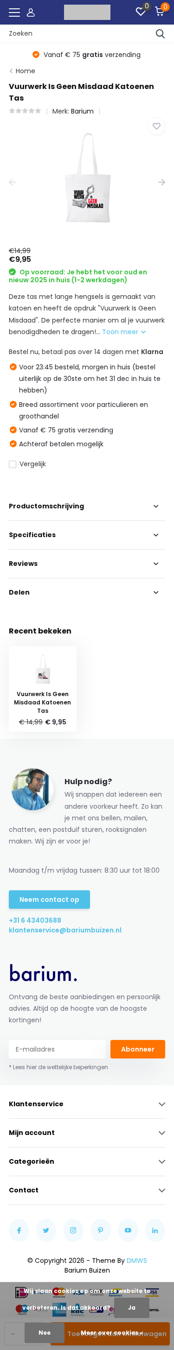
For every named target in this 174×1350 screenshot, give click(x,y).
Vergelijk (32, 464)
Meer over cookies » (112, 1333)
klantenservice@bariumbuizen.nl (48, 930)
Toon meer (121, 331)
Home (25, 71)
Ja (131, 1308)
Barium (82, 111)
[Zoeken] (160, 33)
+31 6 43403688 (35, 920)
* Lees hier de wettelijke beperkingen (58, 1067)
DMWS (137, 1260)
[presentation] (12, 182)
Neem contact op (49, 899)
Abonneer (138, 1049)
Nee (45, 1333)
